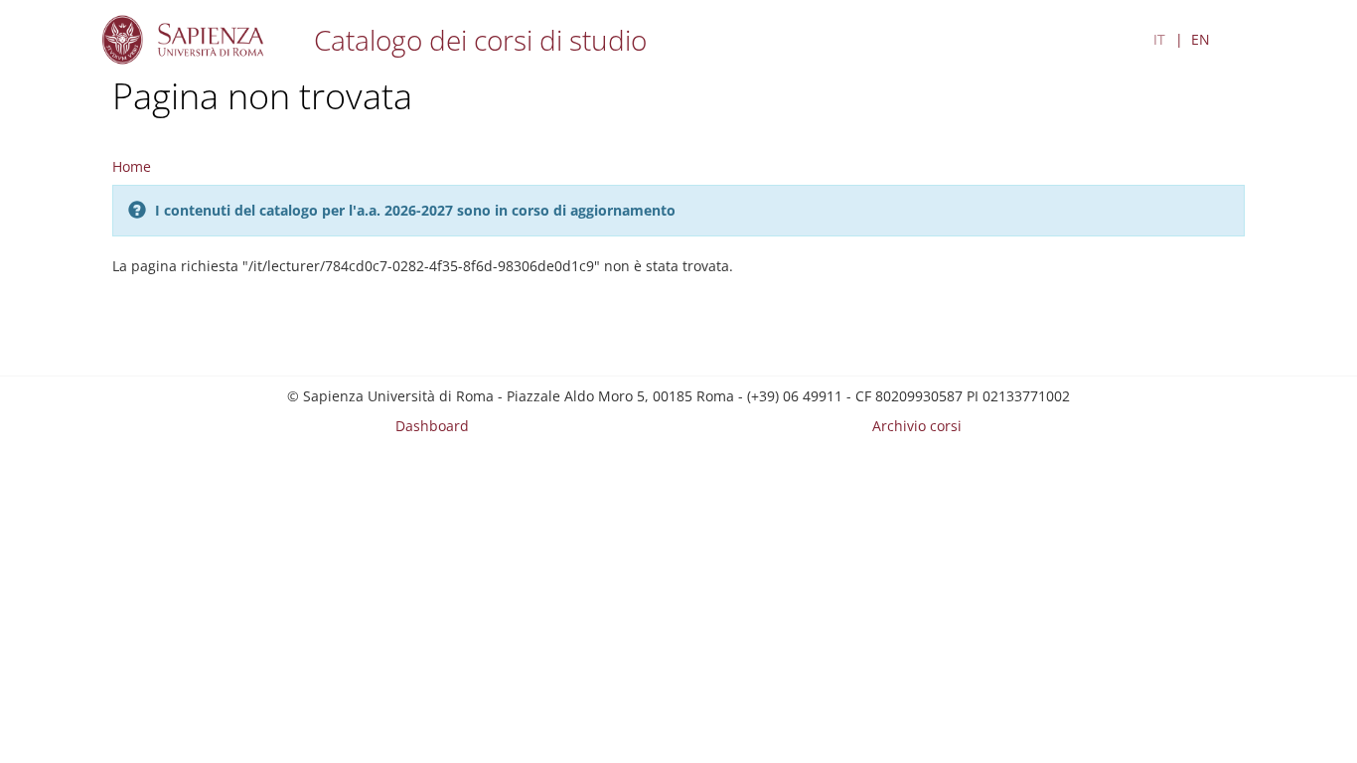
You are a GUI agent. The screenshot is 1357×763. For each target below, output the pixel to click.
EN (1200, 39)
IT (1159, 39)
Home (131, 166)
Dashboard (432, 425)
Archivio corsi (917, 425)
